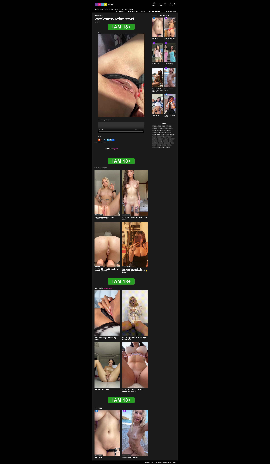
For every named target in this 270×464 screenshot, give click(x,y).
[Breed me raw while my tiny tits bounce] (170, 27)
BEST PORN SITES (158, 11)
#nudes (106, 9)
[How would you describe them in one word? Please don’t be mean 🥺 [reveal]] (135, 244)
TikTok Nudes (98, 455)
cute (155, 130)
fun (159, 134)
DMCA (174, 462)
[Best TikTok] (107, 433)
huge (165, 136)
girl (163, 134)
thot (164, 145)
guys (155, 136)
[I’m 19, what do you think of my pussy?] (107, 313)
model (155, 139)
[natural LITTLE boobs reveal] (170, 104)
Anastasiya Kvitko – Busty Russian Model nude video (157, 90)
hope (160, 136)
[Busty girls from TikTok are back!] (170, 52)
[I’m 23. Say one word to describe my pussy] (135, 193)
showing (168, 143)
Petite (155, 141)
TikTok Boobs (126, 266)
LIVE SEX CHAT (120, 11)
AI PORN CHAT (171, 11)
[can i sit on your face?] (107, 365)
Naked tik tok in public (130, 457)
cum (171, 128)
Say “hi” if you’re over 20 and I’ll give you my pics (134, 338)
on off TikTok (155, 63)
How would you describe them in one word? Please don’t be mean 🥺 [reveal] (134, 270)
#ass (101, 9)
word (108, 143)
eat (159, 132)
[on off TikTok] (157, 52)
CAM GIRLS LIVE (145, 11)
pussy (103, 143)
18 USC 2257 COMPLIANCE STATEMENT (162, 462)
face (170, 132)
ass (160, 126)
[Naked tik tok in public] (135, 433)
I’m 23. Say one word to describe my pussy (135, 218)
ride (171, 141)
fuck (155, 134)
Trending (124, 411)
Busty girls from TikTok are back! (168, 64)
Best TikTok (98, 458)
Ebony (164, 132)
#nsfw (126, 9)
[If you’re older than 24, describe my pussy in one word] (107, 244)
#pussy (116, 9)
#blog (131, 9)
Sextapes (156, 143)
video (168, 147)
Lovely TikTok (155, 115)
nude (167, 139)
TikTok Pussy (98, 214)
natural (161, 139)
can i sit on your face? (102, 389)
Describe (97, 143)
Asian (155, 126)
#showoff (121, 9)
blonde (169, 126)
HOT (165, 5)
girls (168, 134)
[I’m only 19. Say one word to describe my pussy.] (107, 193)
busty (166, 128)
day (164, 130)
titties (159, 147)
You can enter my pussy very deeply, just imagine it (132, 390)
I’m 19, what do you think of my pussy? (105, 338)
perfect (172, 139)
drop (155, 132)
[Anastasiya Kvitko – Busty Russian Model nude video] (157, 77)
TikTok (169, 145)
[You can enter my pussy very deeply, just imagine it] (135, 365)
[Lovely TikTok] (157, 104)
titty (163, 147)
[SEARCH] (175, 4)
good (172, 134)
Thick (160, 145)
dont (169, 130)
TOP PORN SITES (132, 11)
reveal (166, 141)
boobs (155, 128)
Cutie (160, 130)
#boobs (96, 9)
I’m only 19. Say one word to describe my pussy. (104, 218)
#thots (111, 9)
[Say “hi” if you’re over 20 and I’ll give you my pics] (135, 313)
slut (173, 143)
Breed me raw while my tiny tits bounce (169, 39)
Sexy (162, 143)
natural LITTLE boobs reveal (169, 116)
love (170, 136)
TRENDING (170, 5)
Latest (154, 5)
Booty (161, 128)
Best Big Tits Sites (149, 462)
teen (155, 145)
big (164, 126)
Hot (96, 411)
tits (154, 147)
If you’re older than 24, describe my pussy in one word (106, 270)
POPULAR (160, 5)
